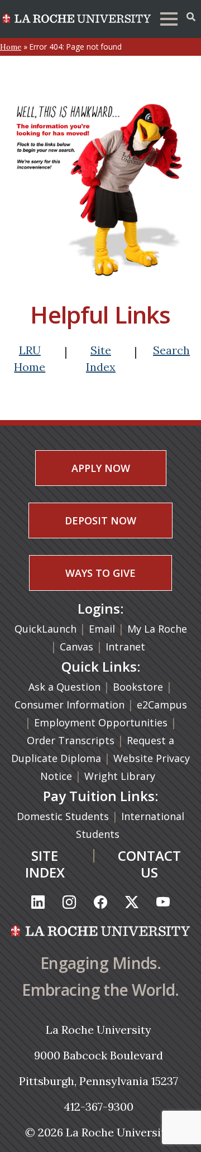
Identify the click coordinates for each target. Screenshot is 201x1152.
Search (171, 350)
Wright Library (119, 776)
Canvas (76, 646)
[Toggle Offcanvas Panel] (190, 16)
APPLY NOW (100, 468)
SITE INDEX (45, 863)
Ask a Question (64, 686)
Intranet (125, 646)
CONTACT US (149, 863)
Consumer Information (70, 704)
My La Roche (157, 628)
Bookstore (138, 686)
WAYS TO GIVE (100, 573)
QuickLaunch (45, 628)
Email (102, 628)
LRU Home (29, 358)
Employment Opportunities (101, 722)
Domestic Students (64, 816)
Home (10, 47)
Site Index (101, 358)
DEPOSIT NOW (100, 520)
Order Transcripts (72, 740)
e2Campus (162, 704)
